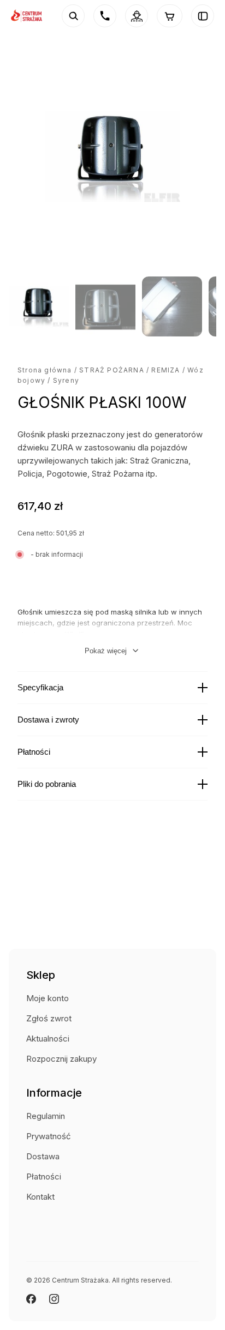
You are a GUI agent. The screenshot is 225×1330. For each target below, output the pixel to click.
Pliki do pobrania (46, 784)
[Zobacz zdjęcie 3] (172, 306)
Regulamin (45, 1116)
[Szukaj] (73, 15)
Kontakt (40, 1196)
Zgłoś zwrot (49, 1018)
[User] (136, 15)
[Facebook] (31, 1299)
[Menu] (202, 15)
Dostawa (43, 1156)
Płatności (33, 751)
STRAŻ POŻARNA (111, 370)
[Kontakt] (104, 15)
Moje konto (47, 998)
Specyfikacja (40, 687)
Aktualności (47, 1038)
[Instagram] (54, 1299)
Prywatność (48, 1136)
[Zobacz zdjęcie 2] (105, 306)
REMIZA (165, 370)
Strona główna (44, 370)
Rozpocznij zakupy (61, 1059)
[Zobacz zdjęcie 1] (39, 306)
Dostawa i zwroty (48, 719)
